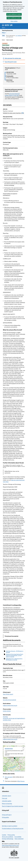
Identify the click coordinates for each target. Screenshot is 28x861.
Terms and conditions (7, 836)
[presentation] (14, 758)
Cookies (4, 835)
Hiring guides (5, 817)
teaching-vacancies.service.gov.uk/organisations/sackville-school (14, 718)
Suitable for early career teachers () (13, 113)
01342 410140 (7, 711)
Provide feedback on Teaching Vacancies (12, 828)
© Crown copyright (14, 857)
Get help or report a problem (9, 826)
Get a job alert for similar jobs (13, 58)
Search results (9, 39)
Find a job (4, 798)
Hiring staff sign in (6, 814)
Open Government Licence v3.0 (10, 845)
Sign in (3, 27)
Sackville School (9, 748)
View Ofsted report (8, 694)
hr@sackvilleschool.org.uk (10, 705)
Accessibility (17, 836)
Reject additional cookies (14, 18)
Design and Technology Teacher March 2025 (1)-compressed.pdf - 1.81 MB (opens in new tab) (14, 655)
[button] (14, 758)
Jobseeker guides (6, 801)
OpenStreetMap (17, 770)
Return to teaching (7, 803)
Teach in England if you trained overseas (12, 806)
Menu (3, 33)
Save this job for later (11, 62)
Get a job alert (8, 777)
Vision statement (19, 838)
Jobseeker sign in (6, 795)
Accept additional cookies (14, 14)
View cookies (14, 21)
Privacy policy (11, 835)
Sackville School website (9, 700)
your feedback (18, 35)
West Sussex (21, 781)
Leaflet (9, 770)
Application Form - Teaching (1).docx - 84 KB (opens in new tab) (14, 659)
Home (3, 39)
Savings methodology (7, 838)
